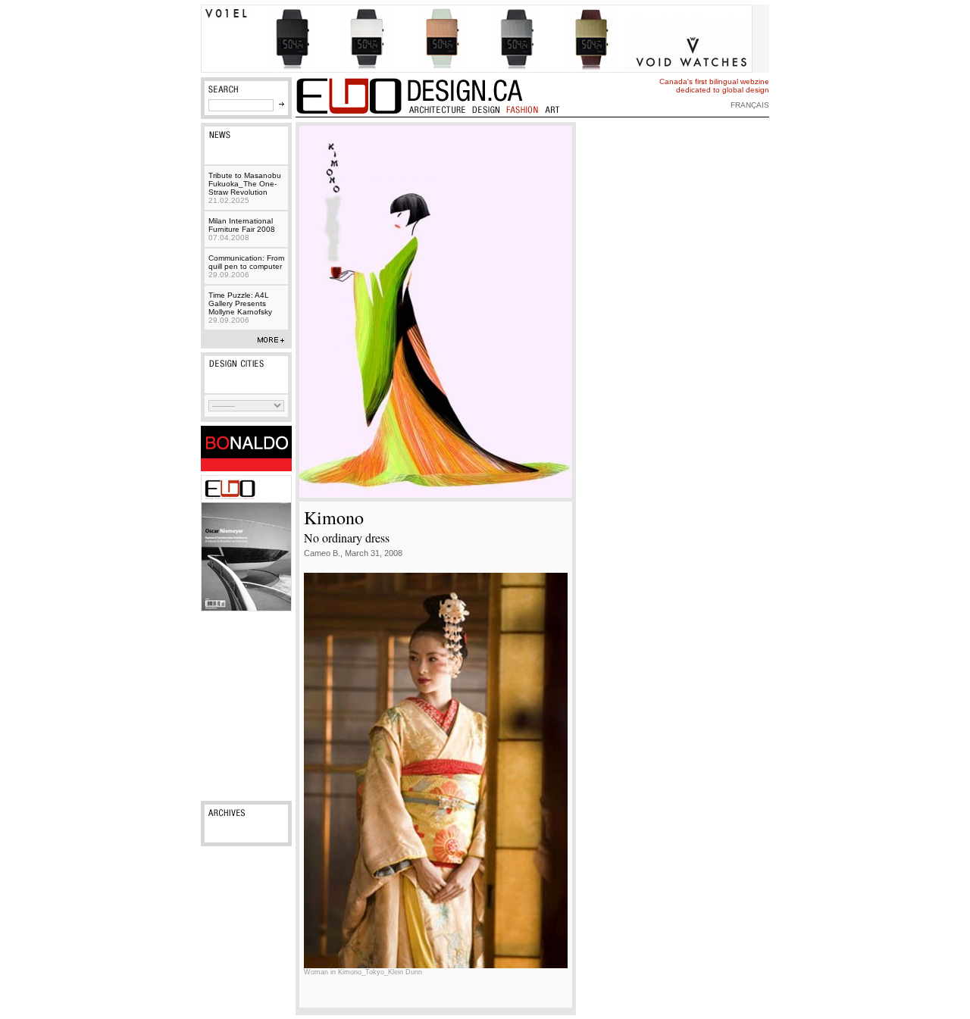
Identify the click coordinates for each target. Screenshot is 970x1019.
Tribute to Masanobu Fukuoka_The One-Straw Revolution (244, 188)
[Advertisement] (246, 706)
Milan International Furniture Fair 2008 (241, 229)
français (750, 105)
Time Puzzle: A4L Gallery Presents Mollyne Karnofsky (240, 307)
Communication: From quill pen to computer (246, 266)
